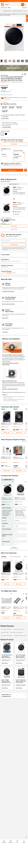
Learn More (4, 331)
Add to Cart (13, 170)
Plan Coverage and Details (8, 304)
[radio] (13, 212)
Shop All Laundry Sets (5, 181)
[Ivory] (2, 133)
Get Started (14, 144)
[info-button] (18, 184)
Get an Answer (14, 244)
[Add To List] (25, 170)
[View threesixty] (14, 61)
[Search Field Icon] (22, 4)
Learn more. (5, 116)
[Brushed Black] (5, 133)
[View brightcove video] (18, 61)
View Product (5, 663)
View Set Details (14, 229)
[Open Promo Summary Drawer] (2, 116)
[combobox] (12, 4)
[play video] (12, 347)
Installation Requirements (8, 291)
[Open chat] (27, 18)
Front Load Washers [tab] (15, 556)
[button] (14, 254)
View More (14, 547)
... (1, 11)
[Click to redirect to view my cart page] (25, 4)
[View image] (1, 61)
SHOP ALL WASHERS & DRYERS (10, 389)
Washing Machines (17, 10)
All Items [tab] (4, 556)
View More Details (6, 127)
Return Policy (5, 318)
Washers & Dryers (7, 10)
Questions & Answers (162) (17, 81)
